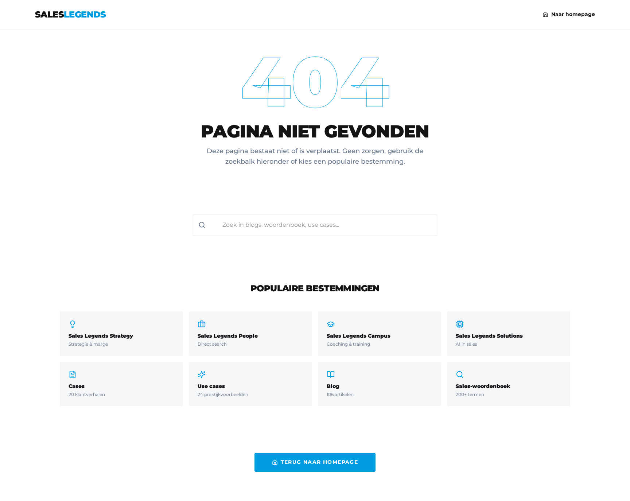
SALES (70, 14)
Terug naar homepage (319, 462)
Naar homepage (573, 14)
